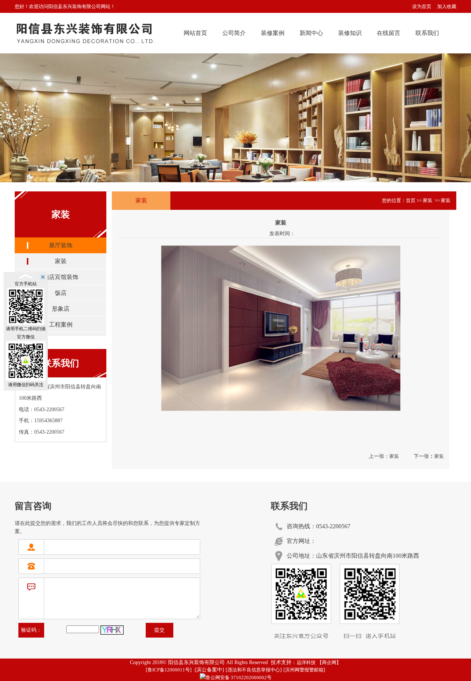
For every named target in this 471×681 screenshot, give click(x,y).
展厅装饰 (60, 245)
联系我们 (427, 33)
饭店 (61, 293)
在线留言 (388, 33)
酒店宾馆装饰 (60, 277)
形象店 (61, 309)
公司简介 (234, 33)
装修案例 (272, 33)
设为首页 (421, 6)
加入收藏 (446, 6)
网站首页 (195, 33)
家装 (61, 261)
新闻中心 (311, 33)
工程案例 (60, 324)
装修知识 (350, 33)
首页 (410, 200)
